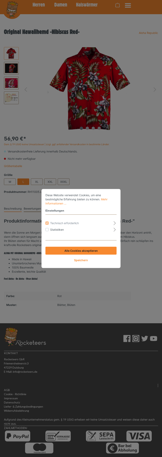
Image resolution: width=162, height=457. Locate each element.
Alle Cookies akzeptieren (81, 250)
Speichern (81, 260)
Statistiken (57, 229)
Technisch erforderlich (64, 223)
